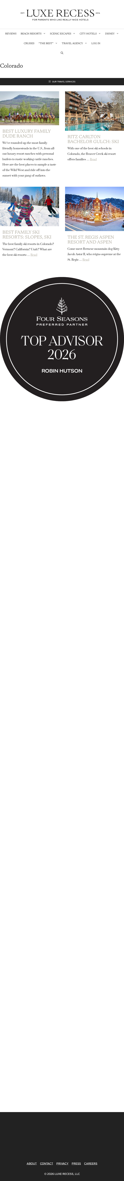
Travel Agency (72, 43)
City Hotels (88, 34)
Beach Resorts (31, 34)
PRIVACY (62, 1163)
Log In (95, 43)
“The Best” (46, 43)
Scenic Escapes (60, 34)
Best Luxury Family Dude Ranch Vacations (26, 136)
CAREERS (90, 1163)
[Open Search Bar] (62, 53)
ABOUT (32, 1163)
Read (93, 159)
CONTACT (46, 1163)
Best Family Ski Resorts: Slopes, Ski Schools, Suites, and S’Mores (28, 239)
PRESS (76, 1163)
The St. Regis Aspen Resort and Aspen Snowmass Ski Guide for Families (92, 244)
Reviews (10, 34)
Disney (110, 34)
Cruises (29, 43)
